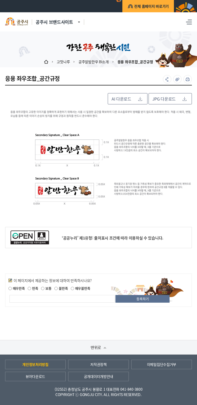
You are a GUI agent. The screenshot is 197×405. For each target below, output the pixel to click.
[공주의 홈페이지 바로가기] (79, 19)
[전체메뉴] (189, 21)
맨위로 (96, 347)
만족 (34, 288)
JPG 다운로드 (164, 99)
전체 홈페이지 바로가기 (151, 6)
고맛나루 (63, 61)
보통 (47, 288)
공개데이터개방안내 (98, 376)
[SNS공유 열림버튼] (167, 79)
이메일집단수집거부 (161, 364)
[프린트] (187, 79)
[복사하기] (177, 79)
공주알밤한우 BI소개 (93, 61)
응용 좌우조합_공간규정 (135, 61)
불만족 (63, 288)
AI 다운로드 (121, 99)
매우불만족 (82, 288)
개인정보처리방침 (35, 364)
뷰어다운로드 (35, 376)
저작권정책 (98, 364)
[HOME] (46, 61)
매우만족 (18, 288)
